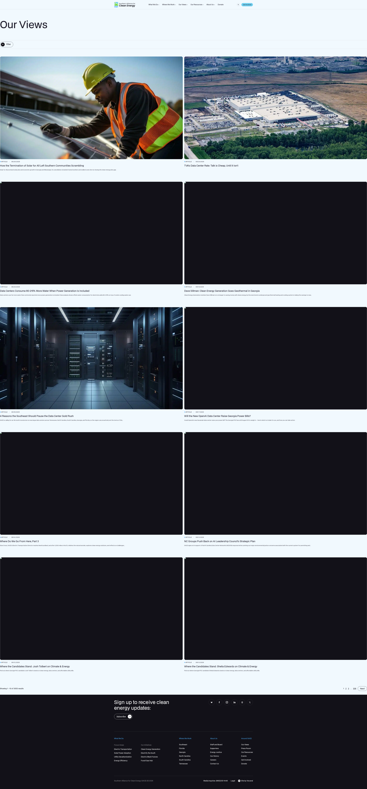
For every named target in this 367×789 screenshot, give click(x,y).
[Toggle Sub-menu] (158, 4)
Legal (233, 781)
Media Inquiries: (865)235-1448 (215, 781)
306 (354, 688)
